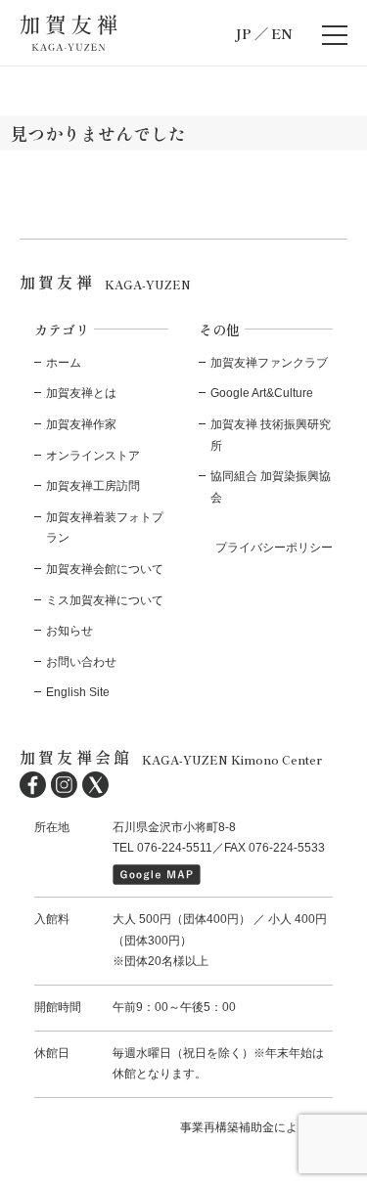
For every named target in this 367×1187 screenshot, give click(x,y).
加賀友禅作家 (81, 424)
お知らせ (69, 630)
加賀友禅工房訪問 (93, 486)
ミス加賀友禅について (104, 600)
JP (243, 33)
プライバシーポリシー (274, 547)
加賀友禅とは (81, 393)
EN (282, 33)
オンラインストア (93, 455)
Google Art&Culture (261, 393)
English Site (78, 692)
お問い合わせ (81, 662)
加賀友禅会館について (104, 569)
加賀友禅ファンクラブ (269, 363)
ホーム (63, 363)
